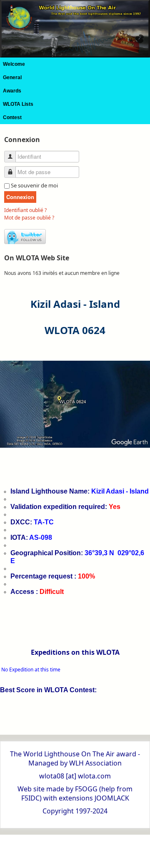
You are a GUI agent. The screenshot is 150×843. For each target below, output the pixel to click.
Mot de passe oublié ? (29, 217)
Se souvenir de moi (34, 185)
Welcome (14, 64)
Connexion (20, 197)
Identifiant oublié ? (25, 210)
